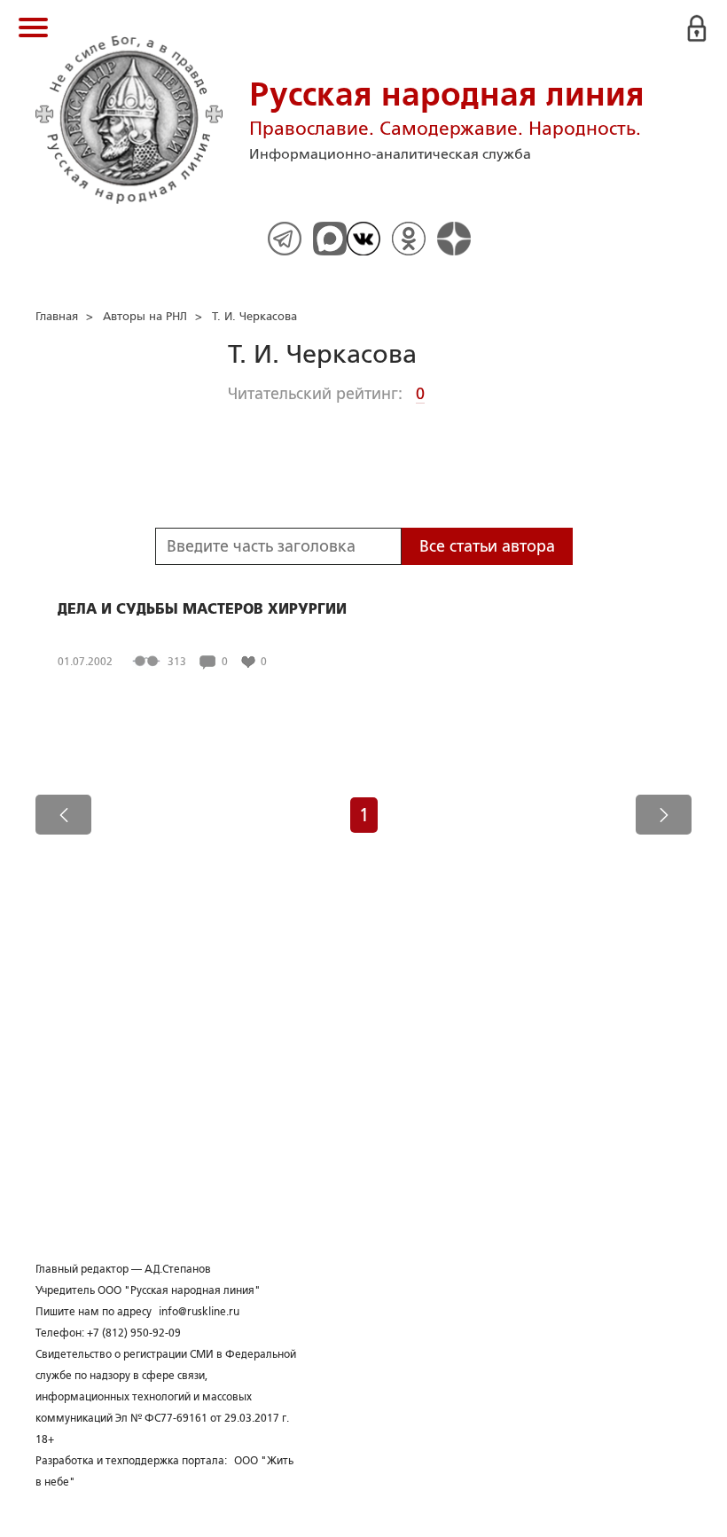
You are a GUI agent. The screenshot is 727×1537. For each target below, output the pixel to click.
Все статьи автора (487, 546)
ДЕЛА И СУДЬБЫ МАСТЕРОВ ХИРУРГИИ (202, 609)
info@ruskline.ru (199, 1312)
